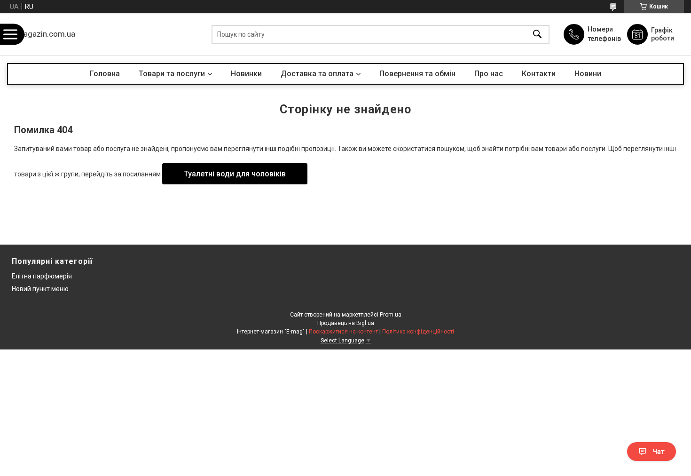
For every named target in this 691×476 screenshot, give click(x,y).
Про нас (488, 73)
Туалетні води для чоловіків (235, 173)
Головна (105, 73)
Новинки (246, 73)
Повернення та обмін (417, 73)
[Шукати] (537, 34)
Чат (658, 451)
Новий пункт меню (40, 289)
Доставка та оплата (317, 73)
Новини (587, 73)
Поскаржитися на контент (343, 331)
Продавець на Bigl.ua (345, 323)
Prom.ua (390, 314)
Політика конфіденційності (418, 331)
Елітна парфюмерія (42, 276)
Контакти (539, 73)
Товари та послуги (172, 73)
